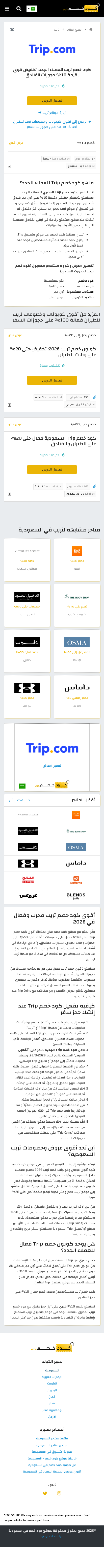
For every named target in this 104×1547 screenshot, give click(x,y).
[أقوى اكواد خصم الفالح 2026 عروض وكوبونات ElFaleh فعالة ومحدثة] (28, 880)
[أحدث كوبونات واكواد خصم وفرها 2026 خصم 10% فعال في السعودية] (76, 880)
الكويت (52, 1383)
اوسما (77, 660)
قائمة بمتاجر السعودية (52, 1438)
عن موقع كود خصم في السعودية (52, 1465)
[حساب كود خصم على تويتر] (45, 1493)
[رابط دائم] (94, 397)
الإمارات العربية (52, 1377)
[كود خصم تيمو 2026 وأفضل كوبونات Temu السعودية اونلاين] (77, 551)
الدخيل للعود (27, 614)
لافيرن (27, 660)
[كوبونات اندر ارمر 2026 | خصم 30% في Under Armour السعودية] (27, 688)
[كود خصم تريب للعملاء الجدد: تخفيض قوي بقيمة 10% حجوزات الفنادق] (52, 757)
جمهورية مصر (52, 1410)
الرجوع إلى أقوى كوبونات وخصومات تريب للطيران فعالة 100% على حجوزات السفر (51, 124)
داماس (77, 705)
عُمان (52, 1397)
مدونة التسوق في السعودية (52, 1452)
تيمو (77, 568)
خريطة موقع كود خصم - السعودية (52, 1458)
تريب (57, 29)
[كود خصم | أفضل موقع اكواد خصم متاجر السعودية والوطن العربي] (90, 29)
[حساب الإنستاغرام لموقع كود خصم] (59, 1493)
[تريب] (52, 50)
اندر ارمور (27, 705)
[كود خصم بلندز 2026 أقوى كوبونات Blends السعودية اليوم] (76, 896)
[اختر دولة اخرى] (32, 9)
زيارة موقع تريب (53, 112)
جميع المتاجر (75, 29)
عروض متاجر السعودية (52, 1445)
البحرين (52, 1390)
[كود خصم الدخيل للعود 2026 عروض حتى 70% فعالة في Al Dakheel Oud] (27, 596)
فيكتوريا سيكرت (27, 568)
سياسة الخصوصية (52, 1536)
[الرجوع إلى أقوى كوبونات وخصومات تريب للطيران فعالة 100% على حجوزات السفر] (12, 30)
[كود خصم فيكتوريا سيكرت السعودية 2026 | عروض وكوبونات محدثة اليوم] (27, 551)
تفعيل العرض (52, 100)
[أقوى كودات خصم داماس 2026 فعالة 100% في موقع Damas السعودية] (77, 688)
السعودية (52, 1370)
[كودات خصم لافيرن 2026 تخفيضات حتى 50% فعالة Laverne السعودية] (27, 642)
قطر (52, 1403)
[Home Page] (81, 8)
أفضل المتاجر (83, 800)
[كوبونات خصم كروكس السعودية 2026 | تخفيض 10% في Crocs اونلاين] (28, 896)
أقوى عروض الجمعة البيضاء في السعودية (52, 1472)
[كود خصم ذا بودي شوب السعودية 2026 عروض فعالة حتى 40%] (77, 596)
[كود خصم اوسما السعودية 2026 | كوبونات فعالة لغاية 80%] (77, 642)
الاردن (52, 1417)
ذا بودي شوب (77, 614)
